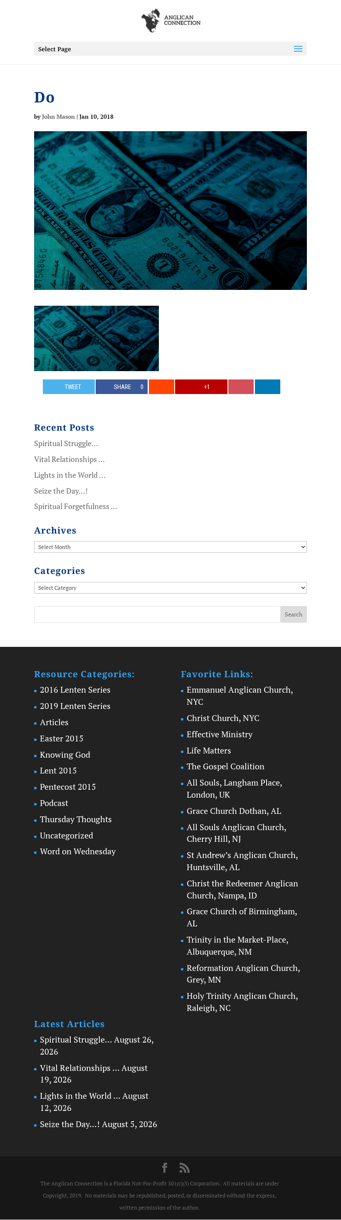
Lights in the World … (70, 475)
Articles (54, 722)
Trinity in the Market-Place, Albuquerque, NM (237, 945)
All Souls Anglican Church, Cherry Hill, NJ (236, 833)
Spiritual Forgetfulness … (75, 506)
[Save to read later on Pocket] (241, 386)
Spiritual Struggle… (66, 443)
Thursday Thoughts (76, 819)
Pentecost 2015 (68, 786)
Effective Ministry (219, 734)
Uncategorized (66, 835)
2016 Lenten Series (75, 689)
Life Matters (209, 750)
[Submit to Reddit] (161, 386)
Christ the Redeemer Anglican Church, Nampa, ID (242, 889)
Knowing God (65, 754)
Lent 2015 (58, 770)
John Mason (58, 116)
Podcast (54, 802)
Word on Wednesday (78, 851)
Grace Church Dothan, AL (234, 810)
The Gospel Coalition (225, 766)
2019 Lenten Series (75, 705)
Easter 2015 (62, 738)
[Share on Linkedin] (267, 386)
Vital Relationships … (69, 459)
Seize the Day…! (61, 491)
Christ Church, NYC (223, 718)
